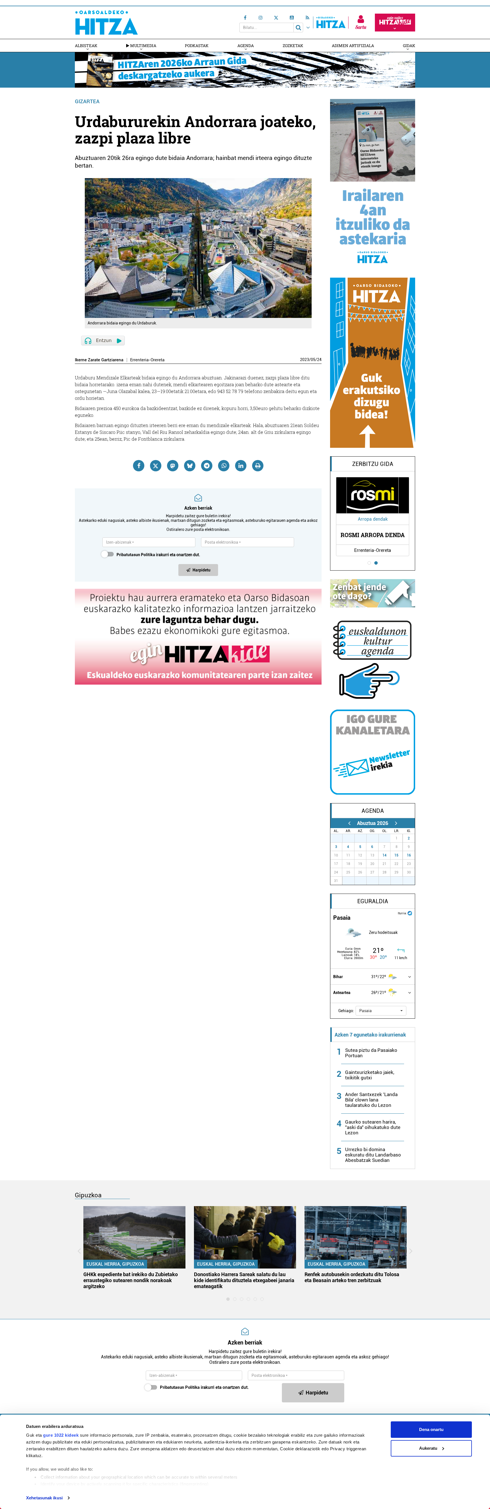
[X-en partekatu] (155, 465)
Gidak (409, 45)
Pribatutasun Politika (136, 554)
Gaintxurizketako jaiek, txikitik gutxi (369, 1074)
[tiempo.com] (409, 912)
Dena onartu (431, 1429)
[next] (396, 823)
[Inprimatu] (257, 465)
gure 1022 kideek (61, 1435)
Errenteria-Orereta (147, 360)
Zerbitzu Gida (372, 464)
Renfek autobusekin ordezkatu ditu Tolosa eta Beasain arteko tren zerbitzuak (352, 1277)
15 (396, 855)
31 (388, 838)
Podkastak (196, 45)
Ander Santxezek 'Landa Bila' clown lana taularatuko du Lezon (371, 1100)
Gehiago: (346, 1010)
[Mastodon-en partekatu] (172, 465)
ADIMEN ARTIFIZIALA (353, 45)
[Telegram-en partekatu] (206, 465)
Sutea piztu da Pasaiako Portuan (371, 1052)
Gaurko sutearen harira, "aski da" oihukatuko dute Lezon (372, 1127)
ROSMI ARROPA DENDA (373, 534)
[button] (381, 1011)
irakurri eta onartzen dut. (158, 554)
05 (313, 359)
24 (319, 359)
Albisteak (86, 45)
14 (384, 855)
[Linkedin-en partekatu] (240, 465)
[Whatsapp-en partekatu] (223, 465)
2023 (304, 359)
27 (339, 838)
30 (376, 838)
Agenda (245, 45)
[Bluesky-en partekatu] (189, 465)
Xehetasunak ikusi (44, 1497)
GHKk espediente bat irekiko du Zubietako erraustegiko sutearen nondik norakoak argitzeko (130, 1280)
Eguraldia (372, 901)
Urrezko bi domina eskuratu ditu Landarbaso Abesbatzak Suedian (373, 1155)
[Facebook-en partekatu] (138, 465)
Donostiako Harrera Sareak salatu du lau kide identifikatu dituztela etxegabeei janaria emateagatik (244, 1280)
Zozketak (293, 45)
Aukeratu (428, 1448)
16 (409, 855)
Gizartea (87, 101)
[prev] (349, 823)
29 (364, 838)
